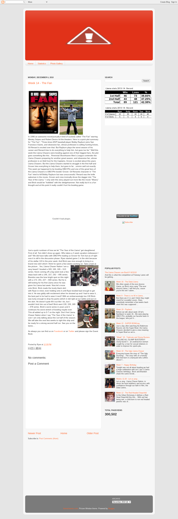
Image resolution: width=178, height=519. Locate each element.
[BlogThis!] (32, 348)
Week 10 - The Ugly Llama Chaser (130, 351)
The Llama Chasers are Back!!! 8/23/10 (121, 272)
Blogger (111, 509)
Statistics (42, 63)
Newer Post (34, 433)
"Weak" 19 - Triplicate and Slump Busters (133, 337)
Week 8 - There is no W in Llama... (130, 296)
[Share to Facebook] (37, 348)
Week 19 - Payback (124, 309)
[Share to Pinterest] (40, 348)
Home (30, 63)
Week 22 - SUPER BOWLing (127, 323)
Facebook (58, 331)
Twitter (71, 331)
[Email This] (29, 348)
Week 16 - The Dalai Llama (127, 282)
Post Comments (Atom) (48, 439)
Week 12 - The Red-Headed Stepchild (131, 393)
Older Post (93, 433)
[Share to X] (34, 348)
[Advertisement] (126, 191)
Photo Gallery (56, 63)
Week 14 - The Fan (40, 83)
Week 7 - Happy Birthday (126, 365)
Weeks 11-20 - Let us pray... (127, 379)
